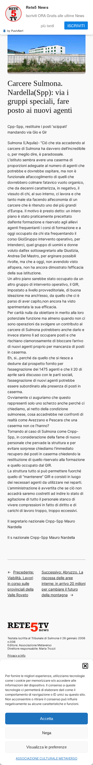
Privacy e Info (16, 655)
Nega (46, 733)
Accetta (46, 718)
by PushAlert (15, 30)
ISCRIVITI (76, 25)
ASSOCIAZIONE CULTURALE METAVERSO (46, 758)
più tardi (47, 25)
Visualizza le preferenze (46, 747)
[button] (85, 665)
